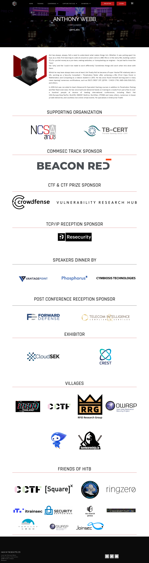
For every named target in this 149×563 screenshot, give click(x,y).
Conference (52, 3)
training (40, 3)
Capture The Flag (69, 3)
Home (31, 3)
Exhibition (84, 3)
